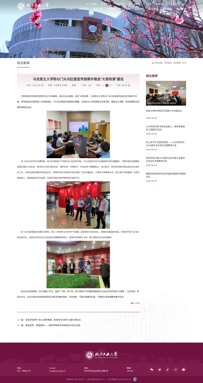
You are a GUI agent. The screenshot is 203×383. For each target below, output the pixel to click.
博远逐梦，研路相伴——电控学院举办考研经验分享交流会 (52, 325)
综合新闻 (177, 63)
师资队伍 (167, 8)
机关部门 (83, 8)
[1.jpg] (78, 134)
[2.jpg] (78, 205)
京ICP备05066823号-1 (96, 379)
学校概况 (69, 8)
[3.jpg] (78, 264)
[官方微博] (159, 369)
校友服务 (162, 4)
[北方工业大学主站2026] (33, 6)
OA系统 (121, 4)
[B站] (183, 369)
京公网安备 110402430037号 (119, 379)
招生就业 (153, 8)
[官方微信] (151, 369)
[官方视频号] (175, 369)
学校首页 (168, 63)
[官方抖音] (167, 369)
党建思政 (111, 8)
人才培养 (125, 8)
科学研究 (139, 8)
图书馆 (148, 4)
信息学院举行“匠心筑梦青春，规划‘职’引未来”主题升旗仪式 (53, 320)
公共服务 (181, 8)
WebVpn (107, 4)
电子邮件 (135, 4)
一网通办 (93, 4)
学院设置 (97, 8)
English (176, 4)
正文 (184, 63)
